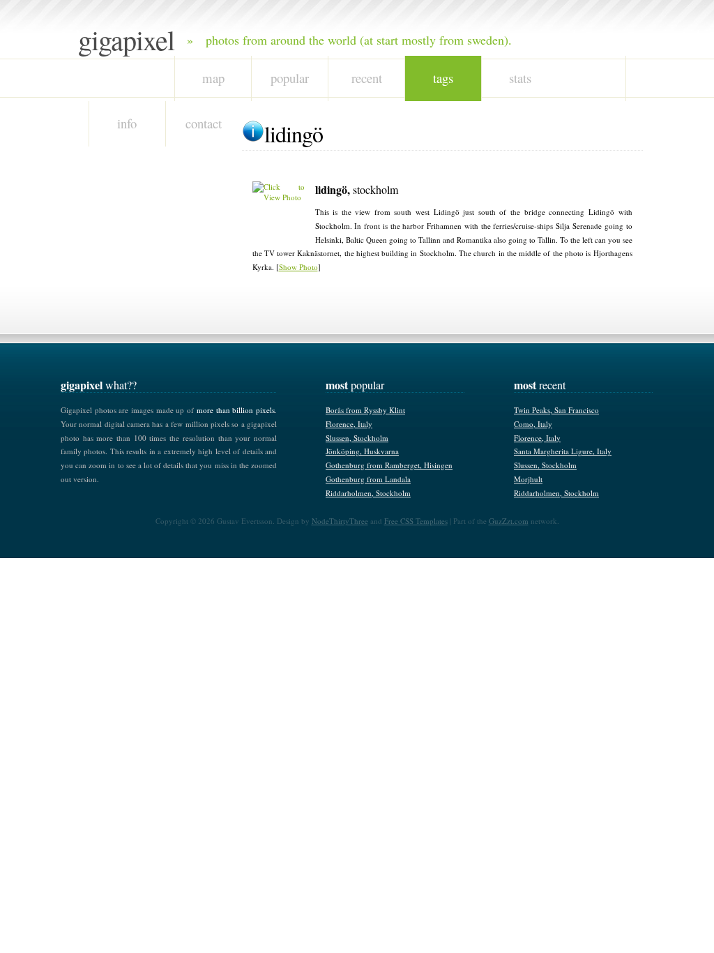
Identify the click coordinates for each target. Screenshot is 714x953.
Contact (203, 123)
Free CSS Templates (416, 521)
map (213, 78)
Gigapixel (126, 39)
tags (443, 78)
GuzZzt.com (509, 521)
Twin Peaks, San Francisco (556, 410)
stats (520, 78)
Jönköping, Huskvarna (362, 451)
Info (127, 123)
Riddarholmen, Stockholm (368, 493)
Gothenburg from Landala (368, 479)
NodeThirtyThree (340, 521)
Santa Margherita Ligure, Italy (563, 451)
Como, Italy (533, 424)
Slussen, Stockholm (357, 438)
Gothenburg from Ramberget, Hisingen (389, 465)
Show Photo (298, 267)
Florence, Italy (349, 424)
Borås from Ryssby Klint (365, 410)
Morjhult (528, 479)
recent (366, 78)
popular (290, 78)
